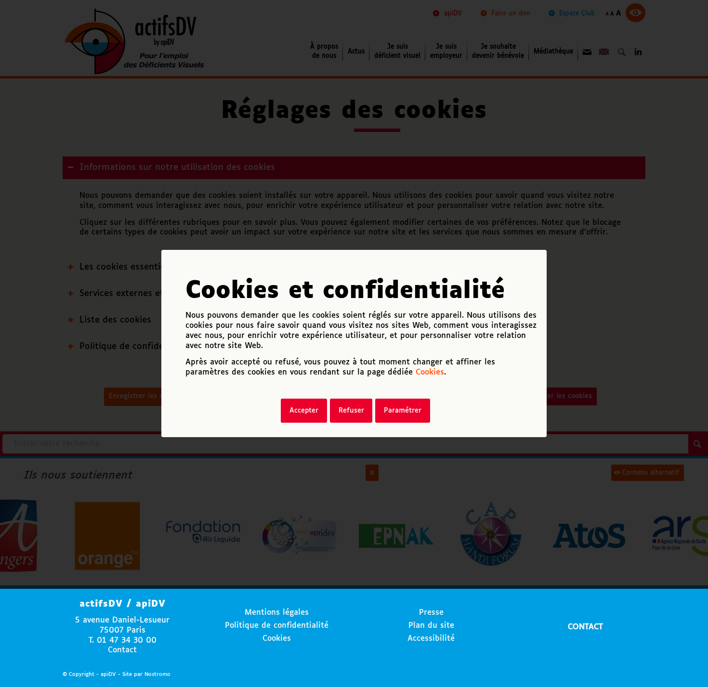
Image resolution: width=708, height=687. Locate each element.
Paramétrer (402, 410)
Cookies (430, 372)
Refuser (351, 410)
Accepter (303, 410)
